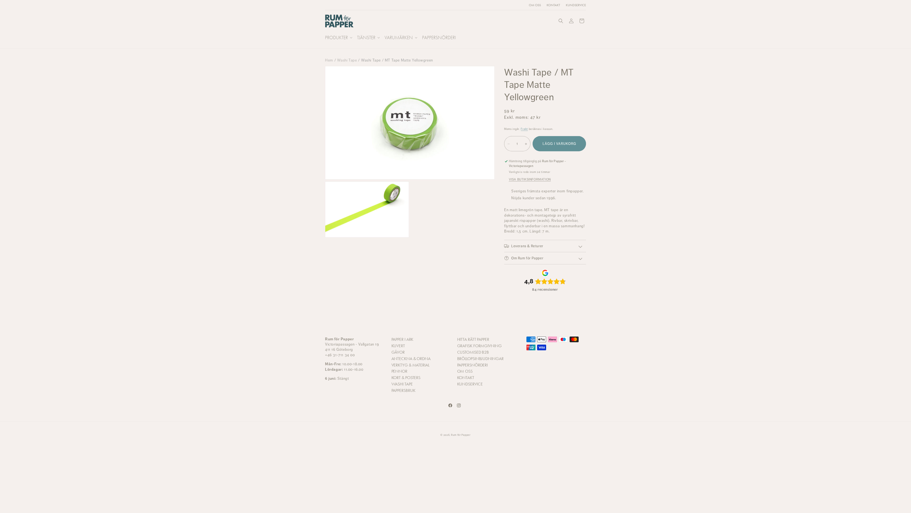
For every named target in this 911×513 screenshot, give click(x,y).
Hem (329, 60)
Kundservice (470, 384)
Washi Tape (347, 60)
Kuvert (398, 346)
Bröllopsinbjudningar (480, 358)
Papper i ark (402, 339)
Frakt (524, 129)
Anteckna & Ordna (411, 358)
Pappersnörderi (472, 365)
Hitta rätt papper (473, 339)
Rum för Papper (461, 435)
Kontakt (465, 377)
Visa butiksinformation (530, 179)
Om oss (465, 371)
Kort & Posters (406, 377)
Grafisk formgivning (479, 346)
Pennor (399, 371)
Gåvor (398, 352)
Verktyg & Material (410, 365)
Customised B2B (473, 352)
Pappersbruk (403, 390)
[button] (338, 37)
